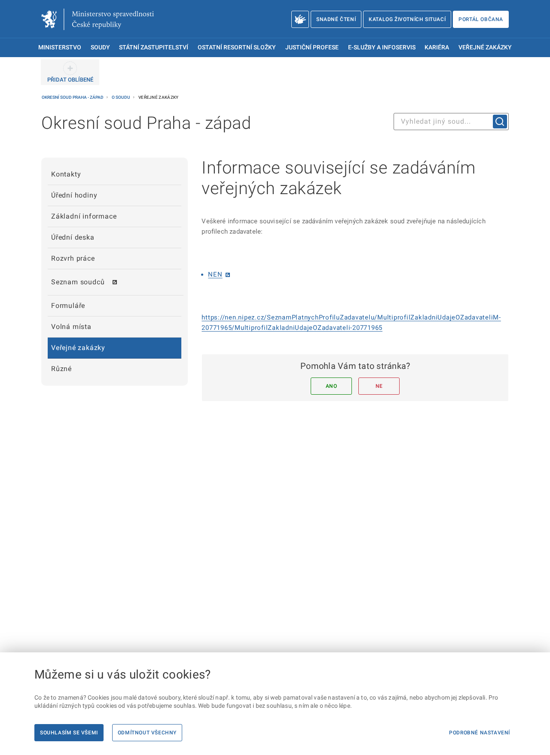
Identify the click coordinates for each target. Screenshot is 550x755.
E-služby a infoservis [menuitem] (382, 47)
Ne (379, 386)
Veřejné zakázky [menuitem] (485, 47)
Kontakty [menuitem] (66, 174)
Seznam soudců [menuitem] (77, 282)
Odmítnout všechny (147, 733)
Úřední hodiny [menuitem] (74, 195)
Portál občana (480, 19)
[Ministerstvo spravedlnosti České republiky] (97, 19)
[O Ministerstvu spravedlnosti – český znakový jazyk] (300, 19)
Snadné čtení (336, 19)
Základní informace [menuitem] (83, 216)
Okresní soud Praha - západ (73, 97)
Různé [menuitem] (61, 369)
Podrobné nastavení (479, 733)
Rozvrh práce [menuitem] (73, 258)
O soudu (121, 97)
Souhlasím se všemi (69, 733)
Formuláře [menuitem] (68, 305)
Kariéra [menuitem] (437, 47)
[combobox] (451, 121)
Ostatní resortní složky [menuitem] (237, 47)
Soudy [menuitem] (100, 47)
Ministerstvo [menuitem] (59, 47)
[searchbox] (451, 121)
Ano (331, 386)
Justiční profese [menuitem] (312, 47)
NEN (215, 274)
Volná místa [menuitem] (71, 327)
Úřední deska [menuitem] (73, 237)
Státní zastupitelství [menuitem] (153, 47)
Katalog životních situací (407, 19)
